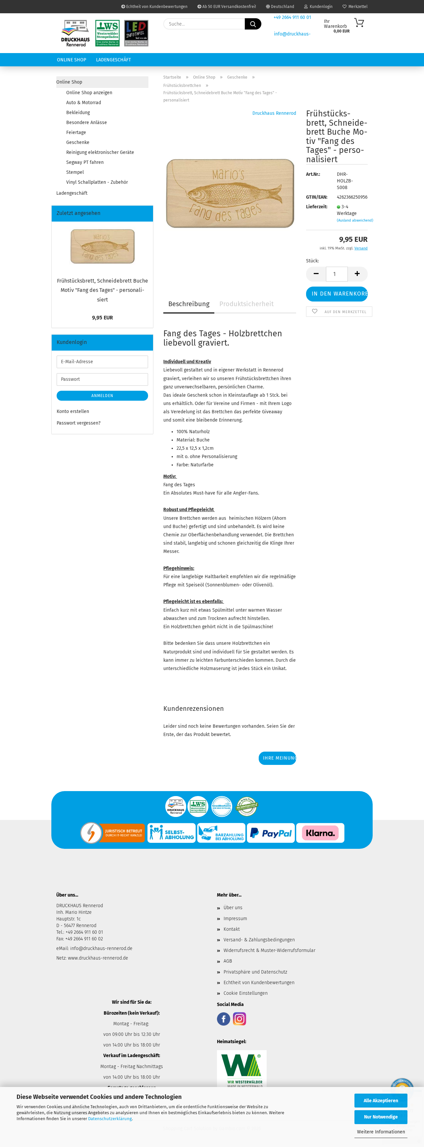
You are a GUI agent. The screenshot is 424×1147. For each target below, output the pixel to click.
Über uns (233, 908)
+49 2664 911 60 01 (292, 17)
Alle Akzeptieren (381, 1101)
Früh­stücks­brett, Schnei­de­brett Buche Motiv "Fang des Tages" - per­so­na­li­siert (102, 290)
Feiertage (76, 132)
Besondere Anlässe (86, 122)
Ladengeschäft (113, 60)
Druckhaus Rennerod (274, 113)
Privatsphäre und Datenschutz (255, 972)
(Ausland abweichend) (355, 220)
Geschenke (77, 142)
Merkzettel (357, 6)
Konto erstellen (73, 411)
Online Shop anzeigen (89, 93)
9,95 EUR (102, 317)
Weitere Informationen (381, 1132)
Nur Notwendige (381, 1117)
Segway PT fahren (85, 162)
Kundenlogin (320, 6)
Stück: (312, 261)
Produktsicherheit (246, 304)
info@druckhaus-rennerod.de (100, 948)
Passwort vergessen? (78, 423)
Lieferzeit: (316, 207)
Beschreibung (188, 304)
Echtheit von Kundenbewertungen (156, 6)
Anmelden (102, 395)
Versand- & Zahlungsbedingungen (259, 940)
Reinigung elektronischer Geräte (100, 152)
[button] (316, 274)
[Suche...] (253, 24)
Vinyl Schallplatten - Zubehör (97, 182)
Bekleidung (78, 112)
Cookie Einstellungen (246, 993)
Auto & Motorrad (83, 102)
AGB (228, 961)
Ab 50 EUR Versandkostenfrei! (228, 6)
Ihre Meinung (279, 758)
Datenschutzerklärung (110, 1118)
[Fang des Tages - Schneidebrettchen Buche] (229, 192)
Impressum (235, 918)
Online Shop (71, 60)
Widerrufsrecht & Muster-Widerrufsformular (269, 950)
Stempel (75, 172)
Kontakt (232, 929)
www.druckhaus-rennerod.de (98, 958)
